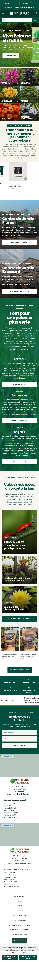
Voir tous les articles (19, 619)
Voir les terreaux (19, 384)
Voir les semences (19, 420)
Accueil (19, 901)
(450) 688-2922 (19, 792)
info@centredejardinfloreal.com (19, 794)
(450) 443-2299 (19, 861)
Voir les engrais (19, 462)
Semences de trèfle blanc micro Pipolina (8, 185)
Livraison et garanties (19, 920)
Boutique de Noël (19, 915)
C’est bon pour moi (9, 958)
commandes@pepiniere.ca (24, 7)
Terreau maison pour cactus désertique (28, 655)
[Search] (34, 20)
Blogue (19, 906)
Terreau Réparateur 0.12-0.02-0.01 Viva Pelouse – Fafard (27, 185)
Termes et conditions (19, 935)
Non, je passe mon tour (28, 958)
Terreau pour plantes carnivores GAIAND (9, 655)
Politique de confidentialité (19, 930)
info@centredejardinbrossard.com (19, 863)
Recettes (19, 911)
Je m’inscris (19, 745)
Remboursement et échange (19, 925)
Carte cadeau (19, 941)
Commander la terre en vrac (16, 55)
